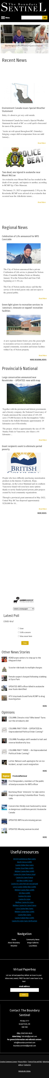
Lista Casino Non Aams (24, 908)
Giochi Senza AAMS (24, 862)
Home (14, 940)
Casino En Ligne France (24, 877)
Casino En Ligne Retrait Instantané (24, 884)
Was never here (26, 636)
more (45, 706)
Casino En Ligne (24, 899)
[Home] (24, 6)
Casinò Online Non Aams (24, 865)
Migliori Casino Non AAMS (24, 871)
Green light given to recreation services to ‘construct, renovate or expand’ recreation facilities (22, 307)
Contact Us (27, 1065)
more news (42, 513)
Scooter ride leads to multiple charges (25, 667)
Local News (33, 946)
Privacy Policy (22, 1062)
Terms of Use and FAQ (35, 1062)
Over (22, 628)
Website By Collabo (24, 1071)
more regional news (38, 360)
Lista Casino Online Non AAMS (24, 887)
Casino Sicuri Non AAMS (24, 868)
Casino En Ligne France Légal (24, 874)
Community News (32, 940)
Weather (14, 946)
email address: (24, 986)
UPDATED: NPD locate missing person (25, 820)
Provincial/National (20, 776)
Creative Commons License (8, 1062)
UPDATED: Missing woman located (24, 829)
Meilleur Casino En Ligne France (24, 905)
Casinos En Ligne (24, 896)
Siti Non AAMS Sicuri (25, 881)
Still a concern (25, 632)
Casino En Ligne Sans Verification (24, 921)
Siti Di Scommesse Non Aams (24, 859)
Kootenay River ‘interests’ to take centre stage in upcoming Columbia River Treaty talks (27, 795)
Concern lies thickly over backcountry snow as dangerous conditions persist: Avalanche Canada (27, 809)
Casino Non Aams (24, 915)
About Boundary (14, 943)
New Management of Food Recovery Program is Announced (23, 46)
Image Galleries (33, 943)
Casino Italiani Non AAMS (24, 918)
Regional (6, 776)
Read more (43, 298)
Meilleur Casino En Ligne (24, 902)
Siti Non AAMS (24, 893)
